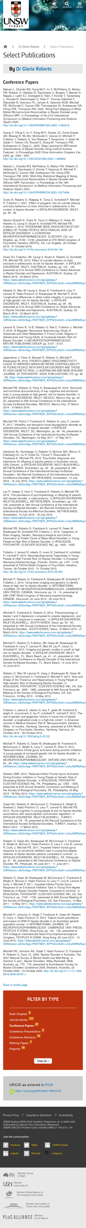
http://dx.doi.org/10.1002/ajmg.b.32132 (26, 736)
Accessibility (66, 1115)
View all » (43, 1061)
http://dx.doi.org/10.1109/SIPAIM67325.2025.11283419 (36, 125)
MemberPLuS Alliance (41, 1216)
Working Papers (20, 1043)
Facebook (15, 1144)
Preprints (16, 1049)
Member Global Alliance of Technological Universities (30, 1193)
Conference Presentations (26, 1031)
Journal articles (21, 1020)
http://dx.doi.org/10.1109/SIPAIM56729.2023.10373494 (36, 192)
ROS (49, 1084)
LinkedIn (14, 1153)
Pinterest (35, 1153)
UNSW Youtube (60, 1144)
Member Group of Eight (25, 1174)
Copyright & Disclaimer (39, 1115)
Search (67, 7)
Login (54, 7)
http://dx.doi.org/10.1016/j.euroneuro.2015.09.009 (32, 572)
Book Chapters (19, 1014)
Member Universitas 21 (21, 1184)
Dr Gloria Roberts (29, 46)
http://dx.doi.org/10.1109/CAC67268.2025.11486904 (34, 159)
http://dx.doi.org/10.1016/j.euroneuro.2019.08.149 (32, 249)
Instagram (57, 1153)
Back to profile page (15, 985)
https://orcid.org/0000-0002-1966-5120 (37, 1091)
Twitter (34, 1144)
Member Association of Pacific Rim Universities (38, 1205)
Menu (80, 7)
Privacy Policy (11, 1115)
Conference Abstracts (24, 1037)
